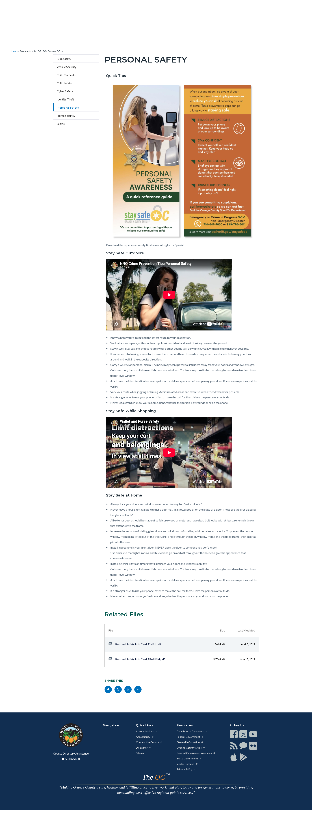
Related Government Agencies (194, 753)
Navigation (111, 725)
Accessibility (143, 736)
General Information (188, 742)
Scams (61, 123)
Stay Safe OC (40, 51)
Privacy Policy (185, 769)
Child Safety (64, 83)
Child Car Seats (66, 75)
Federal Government (189, 736)
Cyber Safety (65, 91)
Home (15, 51)
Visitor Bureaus (186, 763)
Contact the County (147, 742)
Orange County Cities (189, 747)
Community (25, 51)
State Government (188, 758)
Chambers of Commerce (191, 731)
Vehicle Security (66, 66)
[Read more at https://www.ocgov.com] (71, 735)
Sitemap (140, 753)
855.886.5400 (71, 759)
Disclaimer (142, 747)
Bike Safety (64, 58)
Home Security (66, 115)
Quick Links (144, 725)
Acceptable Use (145, 731)
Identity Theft (65, 99)
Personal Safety (55, 51)
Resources (185, 725)
